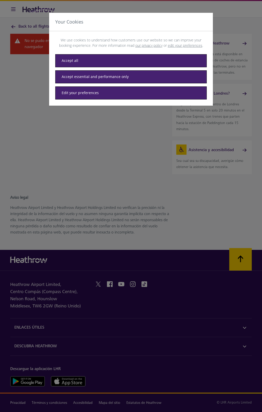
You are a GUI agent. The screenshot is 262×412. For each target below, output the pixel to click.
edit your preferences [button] (185, 45)
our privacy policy (148, 45)
